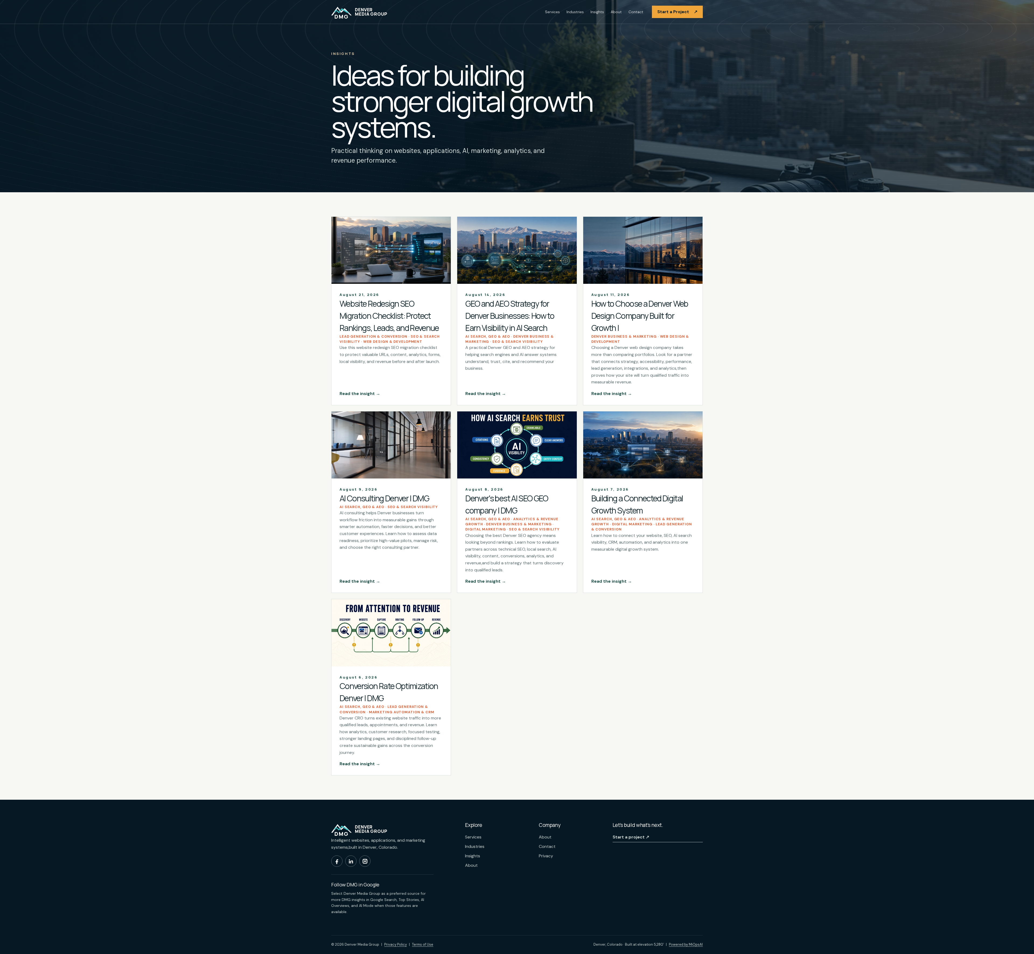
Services (552, 11)
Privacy (546, 856)
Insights (597, 11)
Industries (575, 11)
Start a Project (677, 12)
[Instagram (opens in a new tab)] (365, 861)
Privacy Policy (395, 944)
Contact (635, 11)
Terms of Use (422, 944)
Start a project (631, 837)
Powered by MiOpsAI (686, 944)
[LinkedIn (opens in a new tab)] (351, 861)
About (616, 11)
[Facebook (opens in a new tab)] (337, 861)
